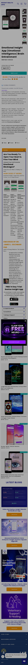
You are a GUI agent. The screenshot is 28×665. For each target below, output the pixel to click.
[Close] (25, 321)
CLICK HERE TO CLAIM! (14, 342)
